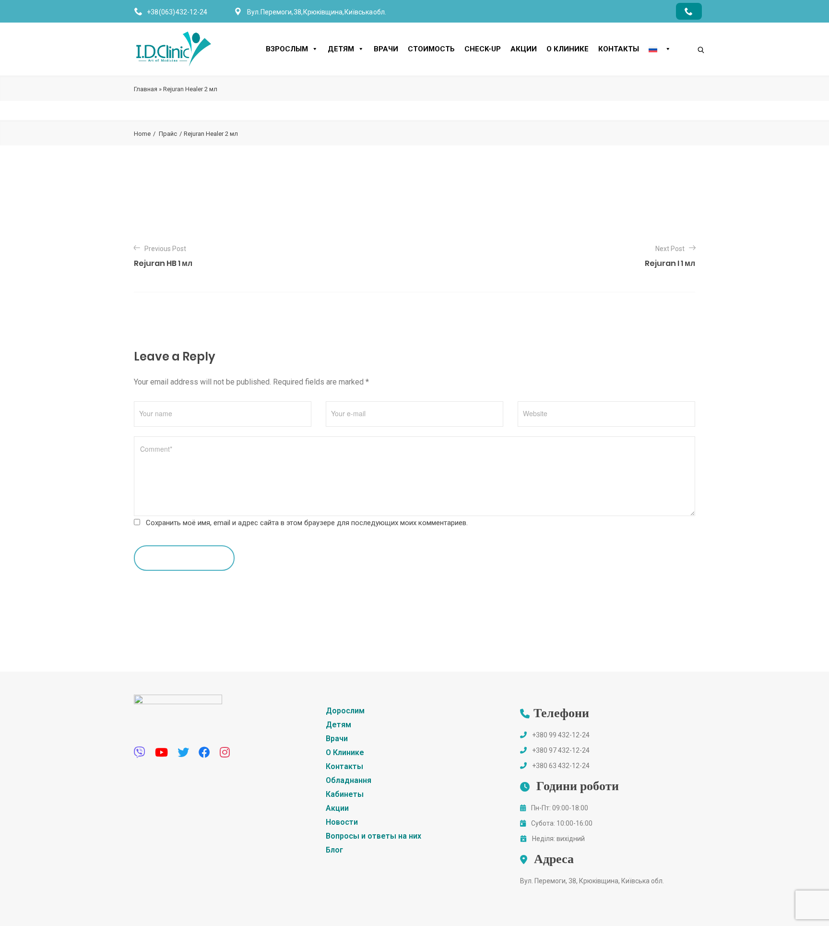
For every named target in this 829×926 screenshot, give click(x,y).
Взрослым (287, 49)
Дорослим (345, 710)
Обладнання (348, 780)
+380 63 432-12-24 (561, 766)
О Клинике (567, 49)
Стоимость (431, 49)
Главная (145, 89)
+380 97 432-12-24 (561, 750)
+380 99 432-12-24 (561, 735)
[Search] (691, 33)
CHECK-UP (482, 49)
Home (142, 133)
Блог (334, 849)
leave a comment (179, 558)
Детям (341, 49)
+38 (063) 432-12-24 (177, 12)
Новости (342, 822)
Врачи (386, 49)
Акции (523, 49)
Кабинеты (345, 794)
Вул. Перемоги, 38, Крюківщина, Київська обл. (592, 881)
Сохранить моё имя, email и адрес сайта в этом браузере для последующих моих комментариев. (307, 522)
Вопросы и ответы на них (373, 836)
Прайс (168, 133)
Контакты (618, 49)
